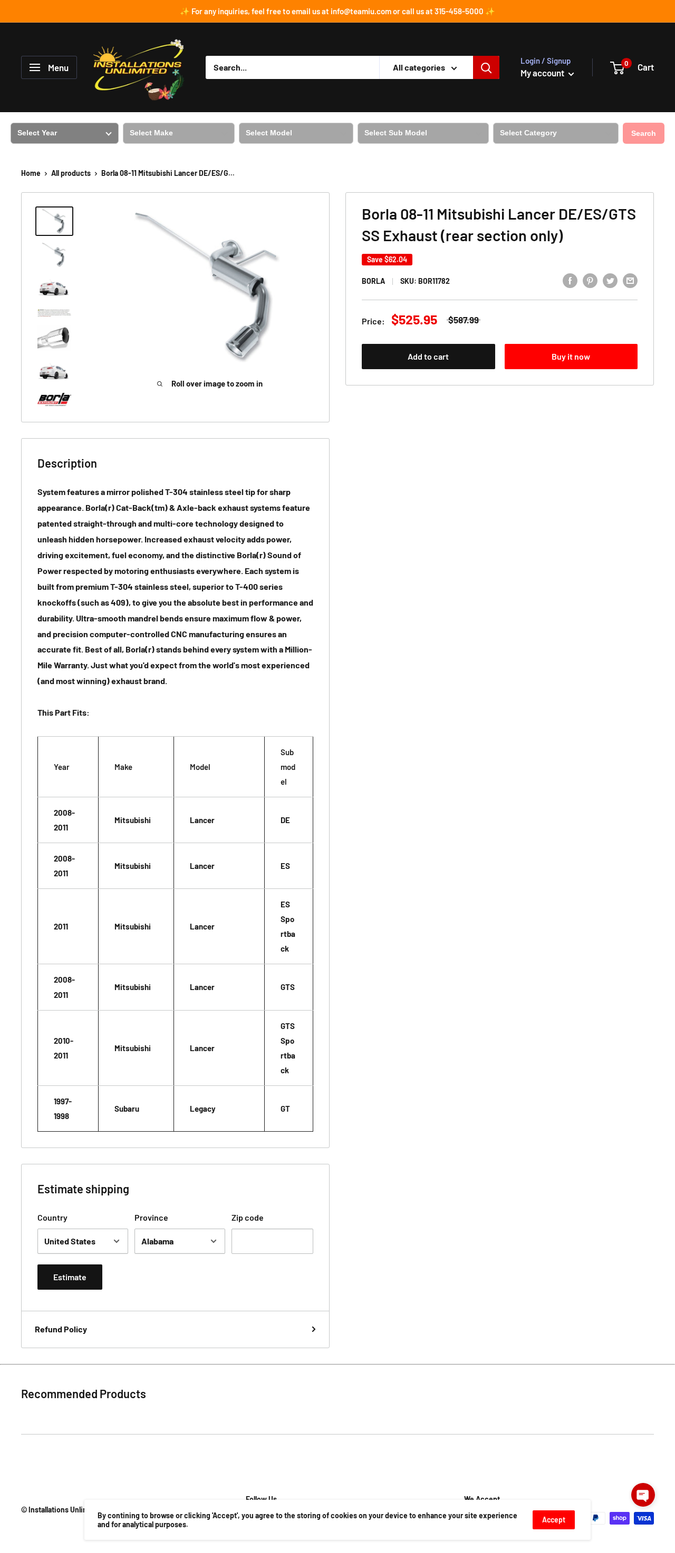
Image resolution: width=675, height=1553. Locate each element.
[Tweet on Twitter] (610, 280)
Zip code (248, 1217)
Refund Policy (61, 1329)
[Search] (486, 67)
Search (643, 133)
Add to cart (428, 356)
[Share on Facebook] (570, 280)
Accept (553, 1519)
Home (31, 173)
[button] (643, 1495)
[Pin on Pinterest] (590, 280)
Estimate (69, 1277)
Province (151, 1217)
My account (543, 72)
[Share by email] (630, 280)
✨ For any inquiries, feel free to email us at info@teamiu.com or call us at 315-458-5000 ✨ (337, 11)
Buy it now (571, 356)
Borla (373, 280)
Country (52, 1217)
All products (71, 173)
